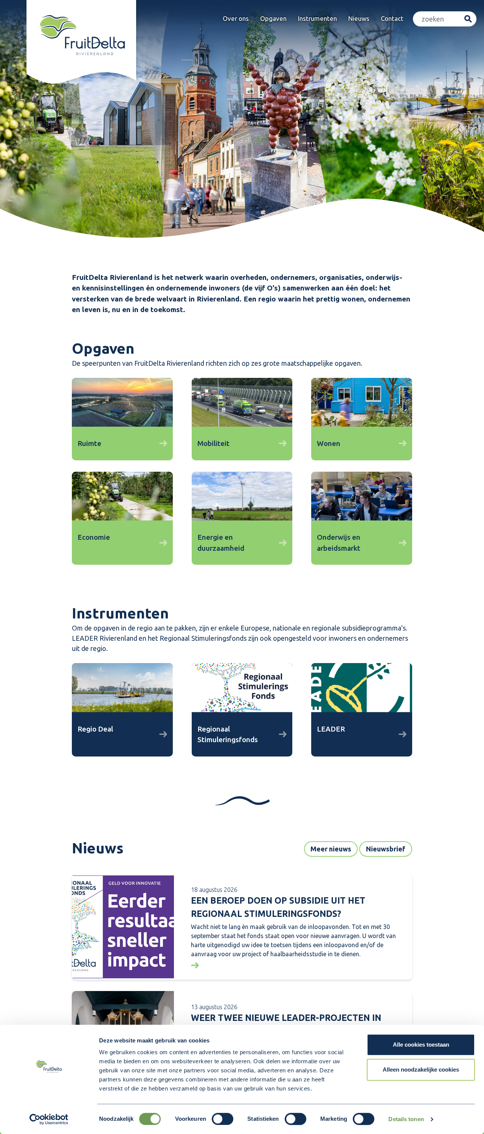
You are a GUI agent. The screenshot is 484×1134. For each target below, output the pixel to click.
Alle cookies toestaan (421, 1044)
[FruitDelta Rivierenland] (81, 35)
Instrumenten (317, 18)
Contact (392, 18)
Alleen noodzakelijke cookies (421, 1069)
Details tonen (406, 1119)
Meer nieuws (330, 849)
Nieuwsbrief (385, 849)
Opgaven (273, 18)
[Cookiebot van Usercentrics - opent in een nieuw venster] (49, 1119)
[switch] (222, 1119)
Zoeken (468, 19)
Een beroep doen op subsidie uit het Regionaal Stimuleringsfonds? (278, 907)
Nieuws (358, 18)
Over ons (236, 18)
